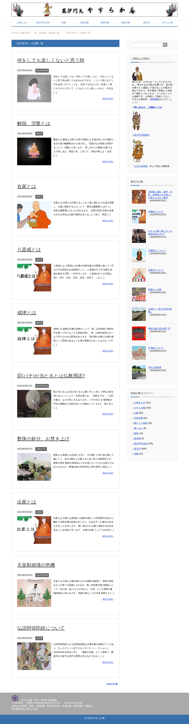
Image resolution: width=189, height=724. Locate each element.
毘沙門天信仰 (42, 22)
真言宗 (146, 22)
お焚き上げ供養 (19, 706)
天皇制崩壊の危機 (36, 565)
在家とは (26, 186)
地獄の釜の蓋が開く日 (159, 328)
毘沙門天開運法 (142, 135)
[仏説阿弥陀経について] (34, 668)
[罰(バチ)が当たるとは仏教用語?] (34, 415)
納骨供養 (125, 22)
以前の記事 (112, 684)
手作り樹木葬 (154, 367)
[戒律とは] (34, 352)
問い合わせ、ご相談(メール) (148, 107)
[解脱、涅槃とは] (34, 163)
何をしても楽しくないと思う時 (50, 60)
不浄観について (156, 348)
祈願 (63, 22)
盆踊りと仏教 (154, 289)
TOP (22, 33)
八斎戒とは (29, 249)
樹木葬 (137, 438)
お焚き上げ (22, 22)
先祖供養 (84, 22)
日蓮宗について (156, 270)
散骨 (136, 433)
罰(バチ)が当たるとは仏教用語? (51, 375)
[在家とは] (34, 226)
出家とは (26, 501)
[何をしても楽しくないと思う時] (34, 100)
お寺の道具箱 (140, 166)
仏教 (136, 413)
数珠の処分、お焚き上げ (43, 438)
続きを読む (108, 98)
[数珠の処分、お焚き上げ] (34, 478)
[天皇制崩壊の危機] (34, 605)
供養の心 (89, 706)
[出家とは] (34, 542)
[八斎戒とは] (34, 289)
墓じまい (138, 428)
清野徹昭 (154, 99)
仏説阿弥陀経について (41, 628)
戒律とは (26, 312)
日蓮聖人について (157, 250)
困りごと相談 (140, 423)
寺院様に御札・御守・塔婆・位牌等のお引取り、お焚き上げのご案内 (160, 195)
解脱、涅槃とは (33, 123)
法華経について (156, 211)
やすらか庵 (167, 22)
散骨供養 (105, 22)
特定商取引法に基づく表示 (24, 709)
